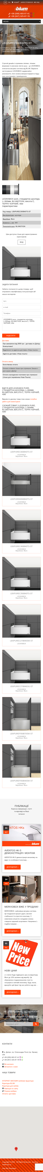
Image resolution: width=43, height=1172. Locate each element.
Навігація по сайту (11, 1088)
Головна (5, 48)
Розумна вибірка (10, 1091)
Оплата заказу (7, 361)
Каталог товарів (17, 48)
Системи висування (10, 50)
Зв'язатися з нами (11, 1067)
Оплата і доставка (9, 1094)
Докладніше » (12, 867)
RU (9, 2)
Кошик (16, 2)
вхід (21, 242)
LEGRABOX (24, 50)
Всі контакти (9, 1064)
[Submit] (36, 1024)
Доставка (5, 340)
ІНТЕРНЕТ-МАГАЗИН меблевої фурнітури (18, 1081)
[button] (16, 1149)
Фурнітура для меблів (10, 1086)
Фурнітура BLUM (31, 48)
